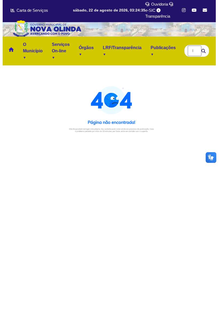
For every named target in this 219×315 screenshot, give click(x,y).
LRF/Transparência (122, 47)
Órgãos (86, 47)
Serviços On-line (61, 47)
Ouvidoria (159, 4)
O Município (33, 47)
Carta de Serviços (31, 10)
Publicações (163, 47)
